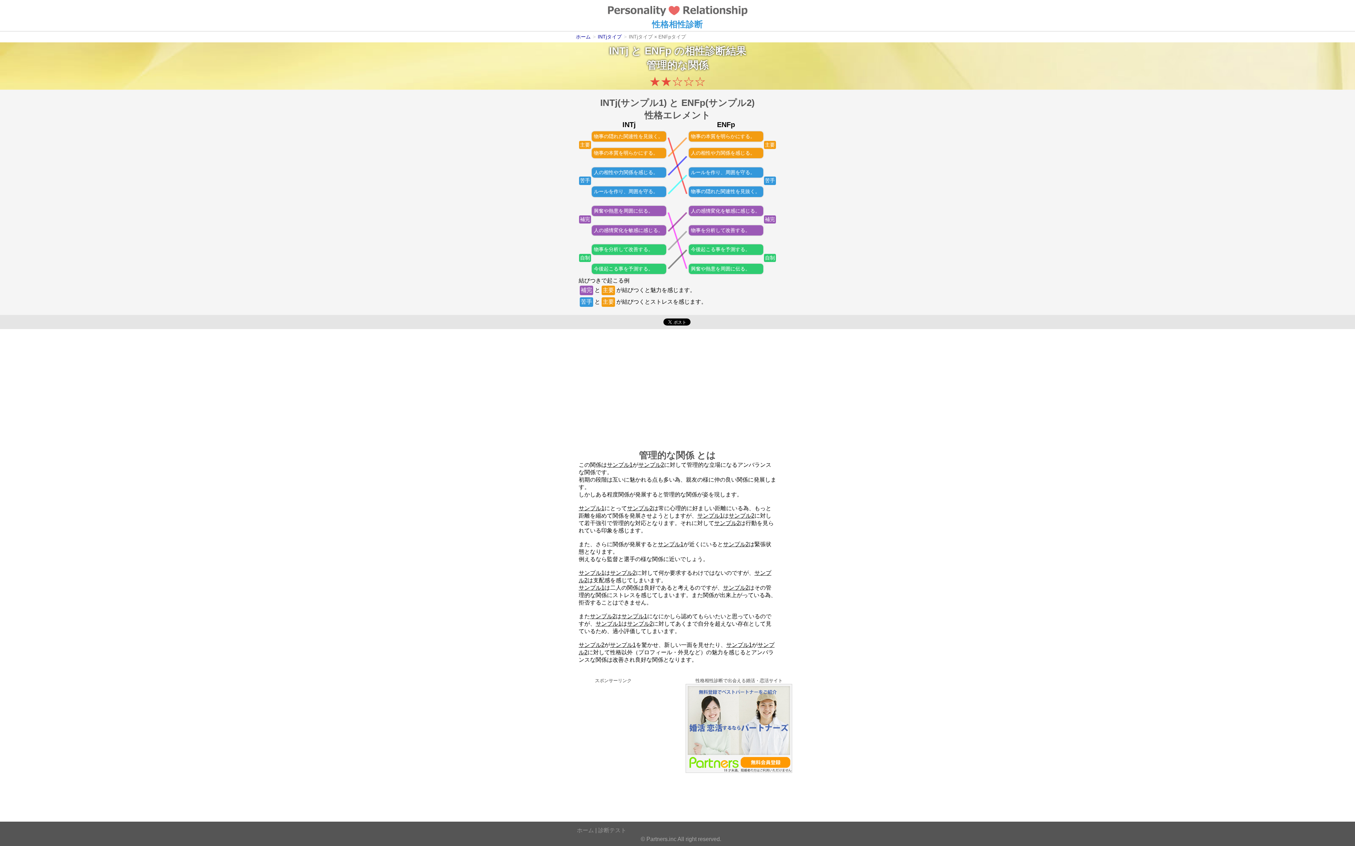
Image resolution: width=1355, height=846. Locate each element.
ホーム (585, 830)
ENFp (658, 50)
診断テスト (612, 830)
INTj (618, 50)
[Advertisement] (677, 385)
